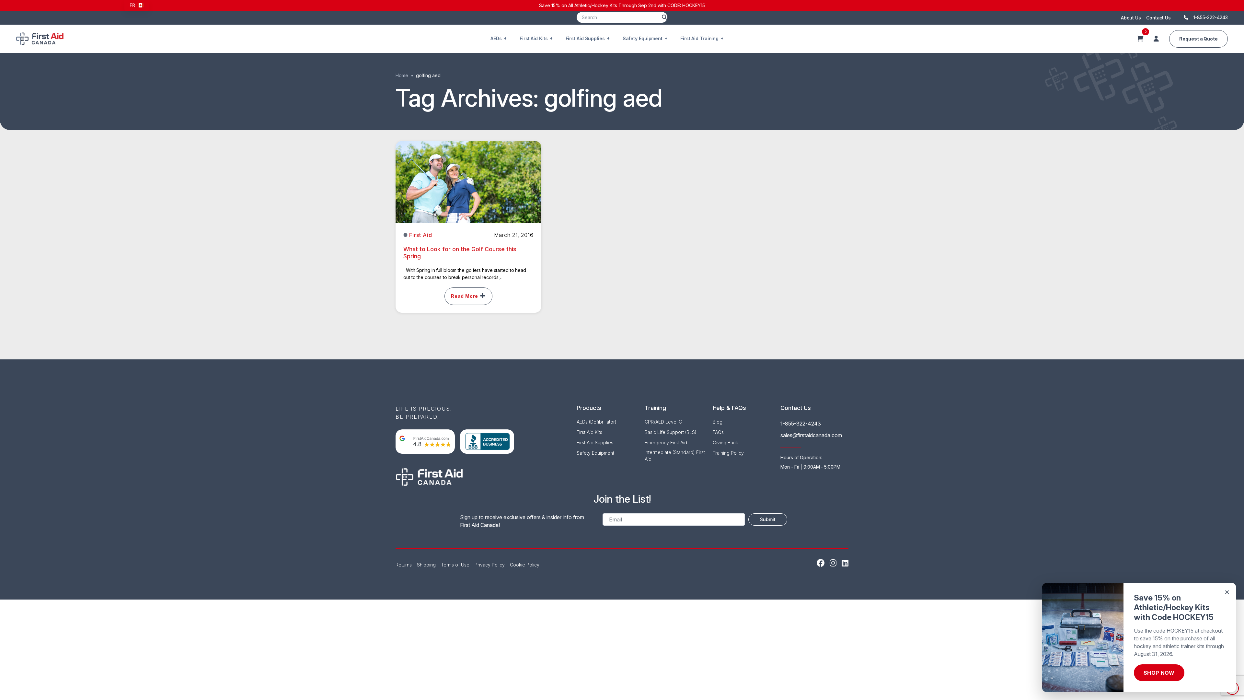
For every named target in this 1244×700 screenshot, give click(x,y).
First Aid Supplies (585, 38)
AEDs (496, 38)
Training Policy (728, 453)
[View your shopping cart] (1140, 39)
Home (402, 75)
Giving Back (725, 442)
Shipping (426, 564)
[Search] (664, 17)
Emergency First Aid (666, 442)
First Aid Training (699, 38)
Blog (717, 422)
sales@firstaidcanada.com (811, 435)
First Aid (420, 235)
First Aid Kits (534, 38)
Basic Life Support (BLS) (671, 432)
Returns (404, 564)
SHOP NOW (1159, 673)
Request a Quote (1198, 38)
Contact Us (1158, 17)
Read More (464, 296)
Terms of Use (455, 564)
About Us (1131, 17)
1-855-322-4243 (800, 423)
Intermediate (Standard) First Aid (675, 455)
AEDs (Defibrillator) (596, 422)
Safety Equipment (642, 38)
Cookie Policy (524, 564)
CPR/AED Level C (663, 422)
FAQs (718, 432)
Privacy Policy (490, 564)
